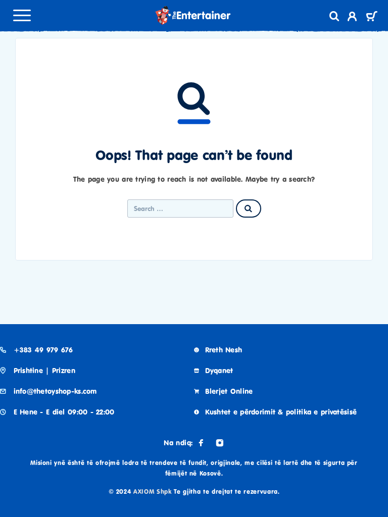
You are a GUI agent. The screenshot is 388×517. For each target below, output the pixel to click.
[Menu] (21, 15)
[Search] (334, 16)
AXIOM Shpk (152, 491)
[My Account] (352, 17)
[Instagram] (220, 443)
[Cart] (371, 17)
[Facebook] (201, 443)
